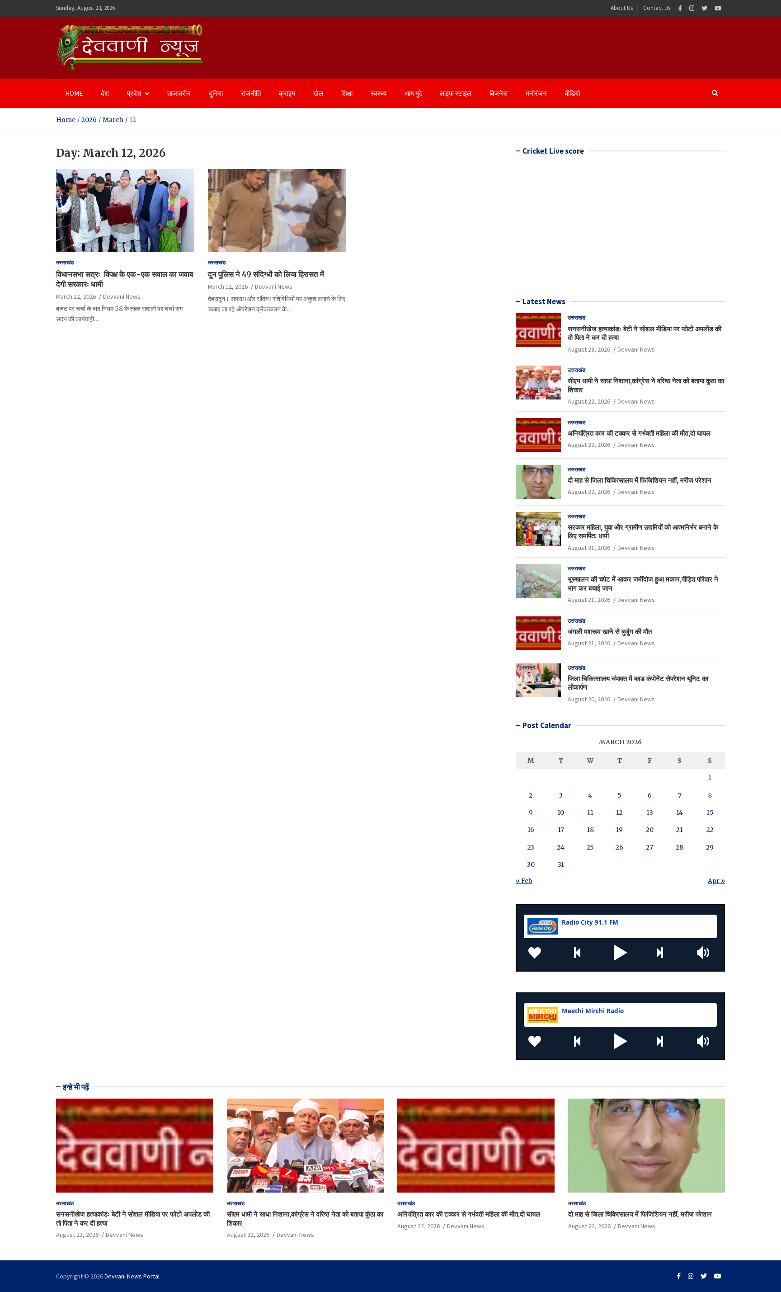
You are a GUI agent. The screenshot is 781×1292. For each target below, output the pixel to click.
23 (530, 847)
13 (649, 812)
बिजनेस (498, 93)
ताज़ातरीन (179, 93)
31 (561, 864)
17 (561, 830)
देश (105, 93)
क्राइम (287, 93)
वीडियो (572, 93)
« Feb (524, 881)
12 (619, 812)
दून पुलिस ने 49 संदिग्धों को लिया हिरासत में (266, 274)
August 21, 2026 (589, 548)
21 (679, 830)
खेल (318, 93)
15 (710, 812)
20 (650, 830)
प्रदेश (134, 93)
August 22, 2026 (589, 401)
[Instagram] (692, 8)
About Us (622, 8)
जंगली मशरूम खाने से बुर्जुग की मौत (610, 631)
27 (649, 847)
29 (710, 847)
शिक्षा (347, 93)
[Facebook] (680, 8)
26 (619, 847)
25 (590, 847)
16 (530, 830)
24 (561, 847)
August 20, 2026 (589, 699)
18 (590, 830)
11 (590, 812)
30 (531, 864)
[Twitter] (704, 8)
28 (679, 847)
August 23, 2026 (589, 349)
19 (619, 830)
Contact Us (656, 8)
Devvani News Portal (132, 1276)
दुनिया (216, 93)
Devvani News (122, 296)
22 (710, 830)
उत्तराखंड (65, 262)
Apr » (716, 881)
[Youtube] (718, 8)
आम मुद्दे (413, 93)
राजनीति (251, 93)
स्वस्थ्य (378, 93)
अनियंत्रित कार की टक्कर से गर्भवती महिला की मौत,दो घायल (639, 433)
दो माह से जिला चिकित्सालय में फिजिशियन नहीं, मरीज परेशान (639, 480)
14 (679, 812)
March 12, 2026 (76, 296)
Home (74, 93)
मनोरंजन (536, 93)
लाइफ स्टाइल (455, 93)
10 (560, 812)
